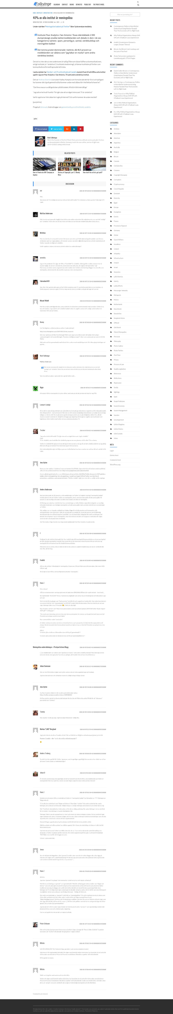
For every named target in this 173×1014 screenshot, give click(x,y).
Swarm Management (120, 410)
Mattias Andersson (46, 213)
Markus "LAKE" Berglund (48, 729)
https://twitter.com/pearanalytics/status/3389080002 (56, 695)
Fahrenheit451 (45, 281)
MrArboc (43, 233)
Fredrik (42, 560)
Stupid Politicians (119, 401)
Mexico (116, 300)
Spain (115, 397)
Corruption (117, 180)
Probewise (95, 1011)
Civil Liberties (118, 166)
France (116, 221)
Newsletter (117, 313)
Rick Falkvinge (49, 22)
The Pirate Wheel (98, 4)
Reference (117, 373)
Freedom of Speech (120, 226)
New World (117, 309)
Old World (117, 327)
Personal (117, 337)
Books (72, 4)
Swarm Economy (119, 406)
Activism (116, 129)
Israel (116, 267)
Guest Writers (118, 240)
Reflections (117, 378)
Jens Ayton (43, 462)
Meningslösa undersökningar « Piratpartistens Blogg (50, 647)
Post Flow (117, 355)
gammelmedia (66, 107)
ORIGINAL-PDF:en (79, 592)
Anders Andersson (46, 489)
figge (41, 387)
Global (116, 235)
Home (34, 13)
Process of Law (119, 364)
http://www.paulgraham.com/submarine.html (75, 470)
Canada (116, 161)
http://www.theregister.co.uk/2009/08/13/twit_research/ (56, 331)
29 (63, 22)
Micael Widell (44, 300)
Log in (112, 451)
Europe (116, 207)
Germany (117, 230)
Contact (65, 4)
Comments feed (115, 460)
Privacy (116, 360)
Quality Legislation (120, 369)
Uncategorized (119, 420)
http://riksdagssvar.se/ (47, 899)
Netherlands (118, 304)
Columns (117, 170)
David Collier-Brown (120, 71)
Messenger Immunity (121, 290)
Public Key (87, 4)
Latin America (118, 276)
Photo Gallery (118, 346)
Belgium (116, 152)
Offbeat (116, 323)
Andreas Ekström (45, 80)
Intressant (44, 107)
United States (118, 429)
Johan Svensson (45, 666)
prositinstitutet (78, 107)
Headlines (117, 244)
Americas (117, 138)
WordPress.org (115, 464)
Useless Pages (69, 510)
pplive (35, 118)
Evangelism (117, 212)
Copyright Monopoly (120, 175)
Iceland (116, 249)
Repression (117, 383)
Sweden (116, 415)
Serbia (116, 387)
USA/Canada (118, 434)
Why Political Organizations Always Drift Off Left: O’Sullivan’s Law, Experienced (125, 96)
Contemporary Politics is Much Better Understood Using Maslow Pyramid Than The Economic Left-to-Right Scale (126, 28)
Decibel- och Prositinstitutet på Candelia (62, 72)
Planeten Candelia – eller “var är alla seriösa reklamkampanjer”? (58, 738)
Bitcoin (116, 156)
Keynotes (79, 4)
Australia (117, 147)
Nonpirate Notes (119, 318)
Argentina (117, 143)
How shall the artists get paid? (92, 172)
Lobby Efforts (118, 286)
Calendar (57, 4)
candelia (87, 107)
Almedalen (117, 133)
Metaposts (117, 295)
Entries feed (114, 455)
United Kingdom (119, 424)
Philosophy (117, 341)
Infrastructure (48, 13)
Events (116, 216)
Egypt (115, 203)
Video (116, 438)
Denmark (117, 193)
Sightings (117, 392)
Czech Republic (119, 189)
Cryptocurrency (119, 184)
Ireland (116, 263)
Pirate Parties (118, 350)
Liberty (116, 281)
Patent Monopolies (120, 332)
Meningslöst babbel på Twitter (57, 26)
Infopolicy (40, 13)
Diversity (117, 198)
